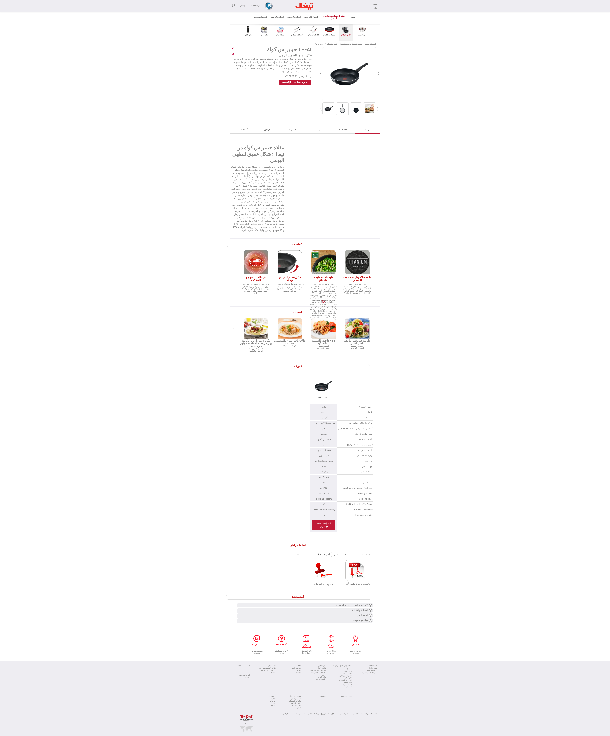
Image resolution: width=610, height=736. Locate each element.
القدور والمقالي (347, 673)
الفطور (353, 17)
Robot (273, 673)
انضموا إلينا (334, 713)
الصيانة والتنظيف (359, 610)
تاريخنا (273, 703)
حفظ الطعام (348, 682)
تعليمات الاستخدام (295, 701)
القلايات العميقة (321, 679)
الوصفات (323, 699)
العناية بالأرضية (277, 17)
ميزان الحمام (246, 678)
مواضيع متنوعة (360, 620)
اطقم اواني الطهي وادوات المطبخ (334, 17)
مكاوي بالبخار (373, 668)
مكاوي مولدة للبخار (371, 670)
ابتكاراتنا (273, 699)
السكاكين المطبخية (345, 680)
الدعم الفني (362, 615)
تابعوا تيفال (244, 5)
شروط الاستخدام (314, 713)
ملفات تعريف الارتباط (299, 713)
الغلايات (298, 673)
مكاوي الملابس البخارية (369, 673)
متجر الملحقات (347, 699)
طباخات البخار (321, 668)
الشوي (324, 675)
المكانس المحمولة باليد (268, 670)
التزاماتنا (273, 701)
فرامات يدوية (347, 685)
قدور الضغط (348, 671)
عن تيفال (246, 723)
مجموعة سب (344, 713)
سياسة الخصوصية (357, 713)
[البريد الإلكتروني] (233, 53)
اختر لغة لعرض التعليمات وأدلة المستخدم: (352, 554)
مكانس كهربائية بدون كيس (267, 668)
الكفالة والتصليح (296, 699)
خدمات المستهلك (371, 713)
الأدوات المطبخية (346, 678)
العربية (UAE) (256, 5)
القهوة (299, 670)
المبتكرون (325, 713)
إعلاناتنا (273, 705)
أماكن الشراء (296, 705)
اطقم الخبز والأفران (345, 676)
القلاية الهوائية (321, 677)
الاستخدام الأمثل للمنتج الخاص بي (351, 605)
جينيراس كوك (323, 397)
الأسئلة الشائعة (296, 703)
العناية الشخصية (261, 17)
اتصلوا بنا (298, 708)
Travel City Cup (243, 665)
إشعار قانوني (285, 713)
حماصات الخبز (296, 668)
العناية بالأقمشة (294, 17)
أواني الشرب (347, 687)
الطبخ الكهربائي (311, 17)
